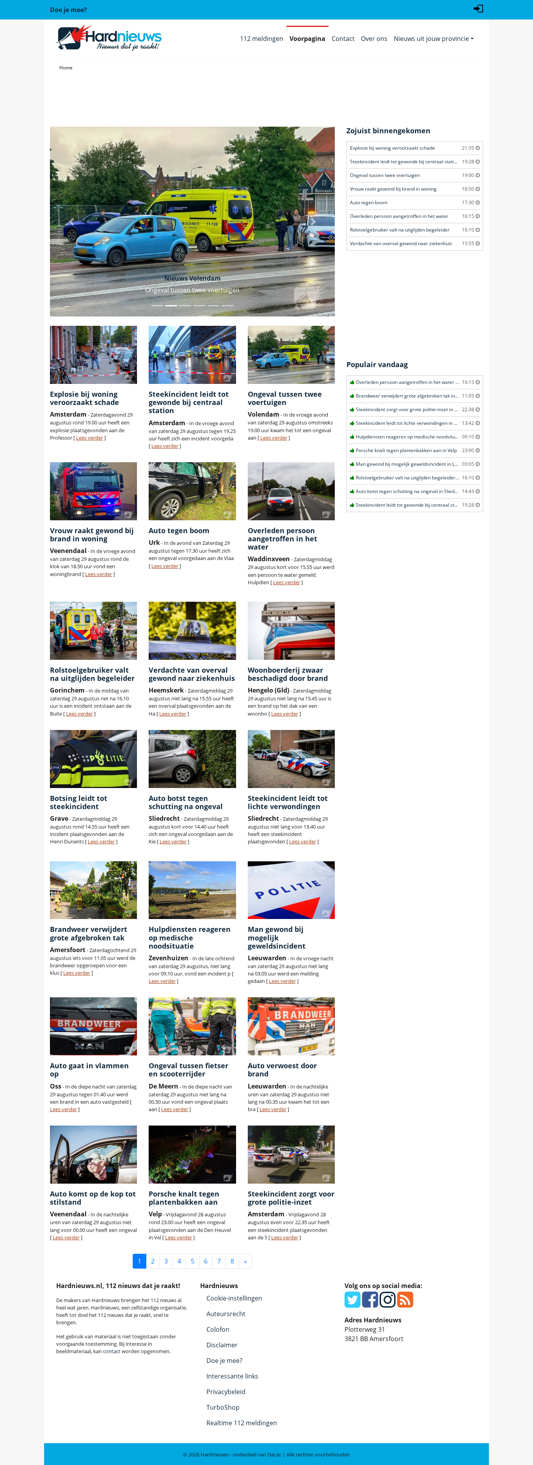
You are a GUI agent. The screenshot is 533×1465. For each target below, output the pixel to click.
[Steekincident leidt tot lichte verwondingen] (291, 759)
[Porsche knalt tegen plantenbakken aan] (192, 1155)
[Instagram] (388, 1304)
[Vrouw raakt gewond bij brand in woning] (93, 491)
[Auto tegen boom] (192, 491)
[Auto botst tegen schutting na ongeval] (192, 759)
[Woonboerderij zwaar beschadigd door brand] (291, 631)
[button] (71, 221)
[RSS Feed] (405, 1304)
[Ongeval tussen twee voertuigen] (291, 355)
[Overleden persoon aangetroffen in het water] (291, 491)
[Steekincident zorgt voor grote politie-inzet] (291, 1155)
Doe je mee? (224, 1360)
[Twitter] (353, 1304)
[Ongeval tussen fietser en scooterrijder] (192, 1026)
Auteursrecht (225, 1313)
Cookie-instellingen (234, 1298)
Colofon (217, 1329)
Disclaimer (222, 1345)
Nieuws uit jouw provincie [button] (431, 38)
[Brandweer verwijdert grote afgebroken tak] (93, 890)
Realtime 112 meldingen (241, 1423)
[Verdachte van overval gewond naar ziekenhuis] (192, 631)
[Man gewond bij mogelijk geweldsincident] (291, 890)
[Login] (478, 8)
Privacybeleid (225, 1391)
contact (112, 1351)
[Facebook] (370, 1304)
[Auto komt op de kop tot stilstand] (93, 1155)
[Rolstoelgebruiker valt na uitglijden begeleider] (93, 631)
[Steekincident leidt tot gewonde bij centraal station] (192, 355)
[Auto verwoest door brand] (291, 1026)
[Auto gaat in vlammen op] (93, 1026)
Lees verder (89, 437)
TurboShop (223, 1407)
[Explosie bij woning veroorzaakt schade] (93, 355)
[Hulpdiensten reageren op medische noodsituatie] (192, 890)
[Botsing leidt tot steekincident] (93, 759)
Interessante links (232, 1376)
